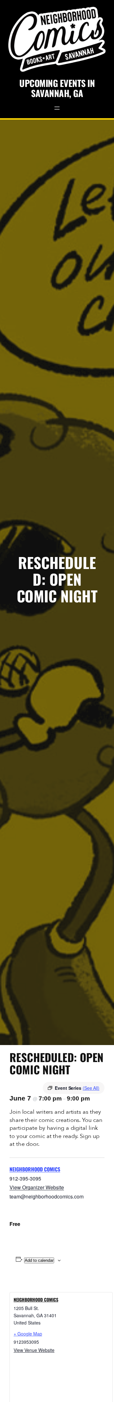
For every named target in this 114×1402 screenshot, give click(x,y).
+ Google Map (28, 1333)
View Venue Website (34, 1350)
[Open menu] (57, 108)
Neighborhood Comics (35, 1169)
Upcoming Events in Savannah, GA (57, 88)
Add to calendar (39, 1260)
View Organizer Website (37, 1187)
